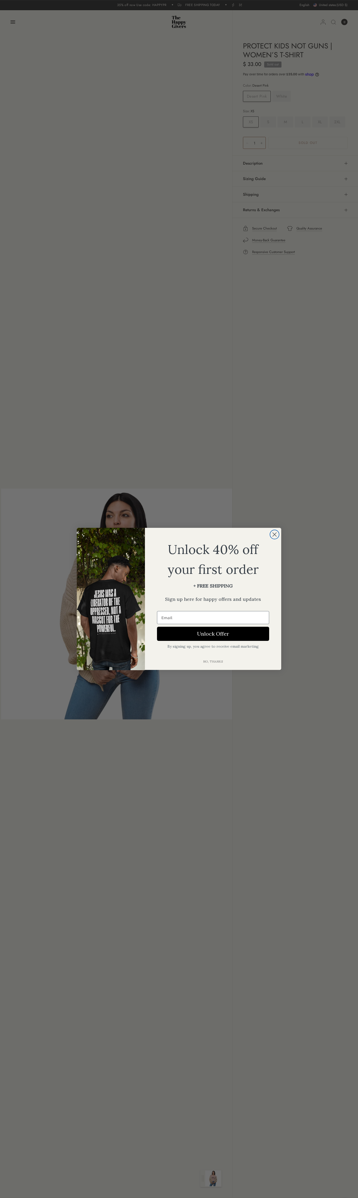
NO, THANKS (213, 662)
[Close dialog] (274, 534)
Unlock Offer (213, 634)
